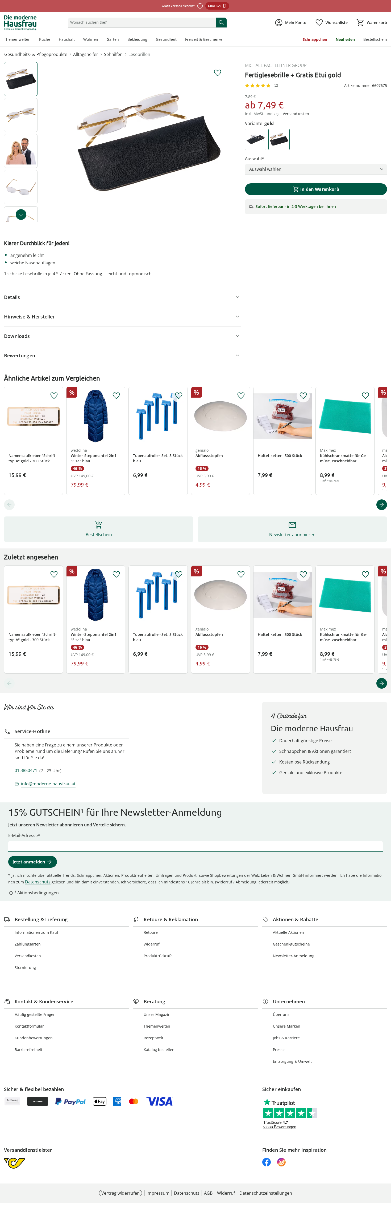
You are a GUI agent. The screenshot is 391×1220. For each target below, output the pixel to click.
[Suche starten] (221, 22)
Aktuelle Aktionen (288, 932)
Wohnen (90, 39)
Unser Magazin (157, 1014)
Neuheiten (345, 39)
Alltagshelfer (85, 54)
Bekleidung (137, 39)
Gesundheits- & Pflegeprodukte (35, 54)
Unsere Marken (286, 1026)
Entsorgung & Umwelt (292, 1061)
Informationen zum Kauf (36, 932)
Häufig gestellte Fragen (35, 1014)
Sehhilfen (113, 54)
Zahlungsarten (28, 944)
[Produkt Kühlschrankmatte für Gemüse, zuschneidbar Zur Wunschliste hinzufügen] (365, 395)
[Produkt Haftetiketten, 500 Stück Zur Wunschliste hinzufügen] (303, 395)
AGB (208, 1193)
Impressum (158, 1193)
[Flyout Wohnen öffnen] (100, 40)
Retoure (151, 932)
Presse (279, 1049)
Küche (44, 39)
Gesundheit (166, 39)
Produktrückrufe (158, 955)
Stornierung (25, 967)
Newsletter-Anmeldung (293, 955)
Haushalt (67, 39)
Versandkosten (28, 955)
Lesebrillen (139, 54)
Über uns (281, 1014)
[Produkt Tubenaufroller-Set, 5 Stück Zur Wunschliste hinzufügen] (178, 395)
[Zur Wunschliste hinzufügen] (217, 73)
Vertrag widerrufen (120, 1193)
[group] (148, 142)
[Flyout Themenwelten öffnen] (33, 40)
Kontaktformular (29, 1026)
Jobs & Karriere (286, 1037)
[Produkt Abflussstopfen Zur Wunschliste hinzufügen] (241, 395)
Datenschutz (38, 882)
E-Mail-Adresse (23, 835)
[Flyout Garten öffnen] (121, 40)
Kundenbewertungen (34, 1037)
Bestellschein (375, 39)
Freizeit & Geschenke (203, 39)
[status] (140, 22)
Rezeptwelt (153, 1037)
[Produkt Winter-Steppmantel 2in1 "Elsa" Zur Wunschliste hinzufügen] (116, 395)
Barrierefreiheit (28, 1049)
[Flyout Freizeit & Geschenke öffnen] (224, 40)
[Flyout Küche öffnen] (52, 40)
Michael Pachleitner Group (275, 65)
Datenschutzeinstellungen (265, 1193)
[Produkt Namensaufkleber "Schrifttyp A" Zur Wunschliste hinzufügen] (54, 395)
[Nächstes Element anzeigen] (21, 214)
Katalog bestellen (159, 1049)
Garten (113, 39)
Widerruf (152, 944)
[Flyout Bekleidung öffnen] (149, 40)
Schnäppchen (315, 39)
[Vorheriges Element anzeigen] (9, 504)
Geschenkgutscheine (291, 944)
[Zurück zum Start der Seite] (384, 1181)
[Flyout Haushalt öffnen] (77, 40)
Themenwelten (17, 39)
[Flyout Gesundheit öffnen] (179, 40)
